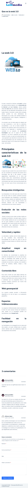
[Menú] (25, 3)
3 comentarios (5, 16)
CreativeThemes (5, 486)
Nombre (4, 443)
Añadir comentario (6, 462)
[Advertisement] (14, 34)
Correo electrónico (6, 450)
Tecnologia (21, 15)
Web (3, 456)
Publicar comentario (8, 478)
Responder (23, 381)
